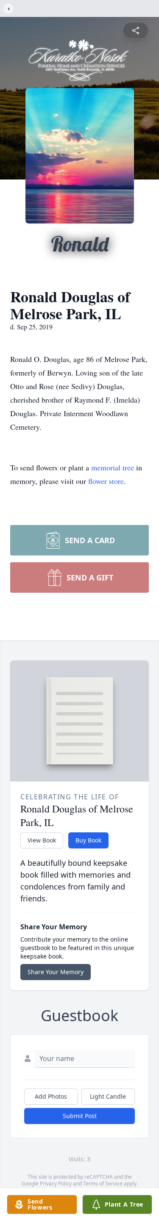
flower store (106, 481)
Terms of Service (103, 1183)
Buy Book (88, 840)
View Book (42, 840)
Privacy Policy (56, 1183)
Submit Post (80, 1116)
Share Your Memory (56, 972)
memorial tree (112, 467)
